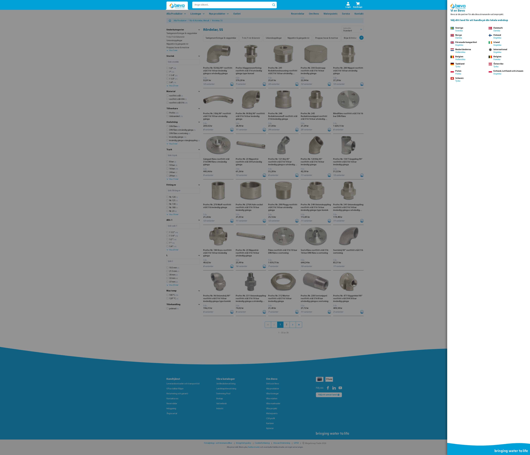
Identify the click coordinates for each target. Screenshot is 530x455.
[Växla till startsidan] (177, 6)
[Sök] (274, 5)
